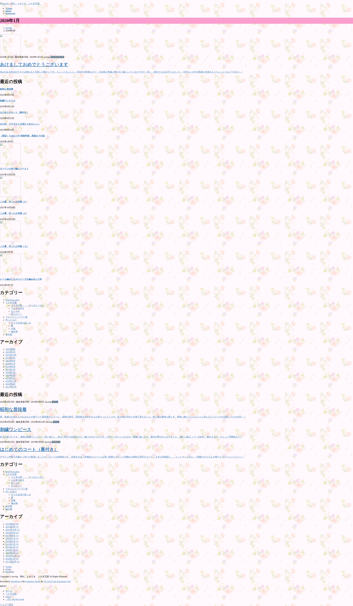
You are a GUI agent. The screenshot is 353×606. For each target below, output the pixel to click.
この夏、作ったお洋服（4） (14, 213)
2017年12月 (11, 387)
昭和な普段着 (6, 89)
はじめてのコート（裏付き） (14, 112)
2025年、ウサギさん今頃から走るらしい (20, 124)
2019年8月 (10, 366)
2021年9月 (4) (12, 533)
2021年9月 (10, 358)
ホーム (9, 591)
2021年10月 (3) (13, 530)
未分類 (9, 334)
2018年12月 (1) (13, 556)
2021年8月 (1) (12, 535)
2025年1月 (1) (12, 527)
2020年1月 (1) (12, 538)
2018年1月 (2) (12, 559)
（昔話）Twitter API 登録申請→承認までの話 (22, 136)
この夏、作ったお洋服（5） (14, 201)
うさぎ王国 (11, 302)
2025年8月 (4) (12, 524)
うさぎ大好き (17, 308)
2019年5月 (10, 369)
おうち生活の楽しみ (21, 323)
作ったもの (11, 320)
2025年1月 (10, 352)
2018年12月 (11, 381)
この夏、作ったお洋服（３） (14, 246)
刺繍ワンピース (7, 100)
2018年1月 (10, 384)
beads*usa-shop (57, 57)
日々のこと (16, 314)
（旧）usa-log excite (15, 599)
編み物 (14, 331)
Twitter (9, 567)
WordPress (15, 581)
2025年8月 (10, 349)
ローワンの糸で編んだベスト (14, 168)
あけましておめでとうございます (34, 64)
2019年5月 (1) (12, 544)
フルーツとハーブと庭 (17, 317)
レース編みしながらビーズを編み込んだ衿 (21, 279)
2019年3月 (10, 375)
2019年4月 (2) (12, 547)
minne (8, 569)
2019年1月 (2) (12, 553)
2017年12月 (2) (13, 562)
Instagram (10, 571)
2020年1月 (10, 364)
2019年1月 (10, 378)
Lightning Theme (33, 581)
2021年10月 (11, 355)
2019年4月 (10, 372)
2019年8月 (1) (12, 541)
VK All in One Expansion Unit (56, 581)
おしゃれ (15, 311)
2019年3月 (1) (12, 550)
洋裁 (13, 328)
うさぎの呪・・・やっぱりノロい (27, 305)
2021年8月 (10, 361)
